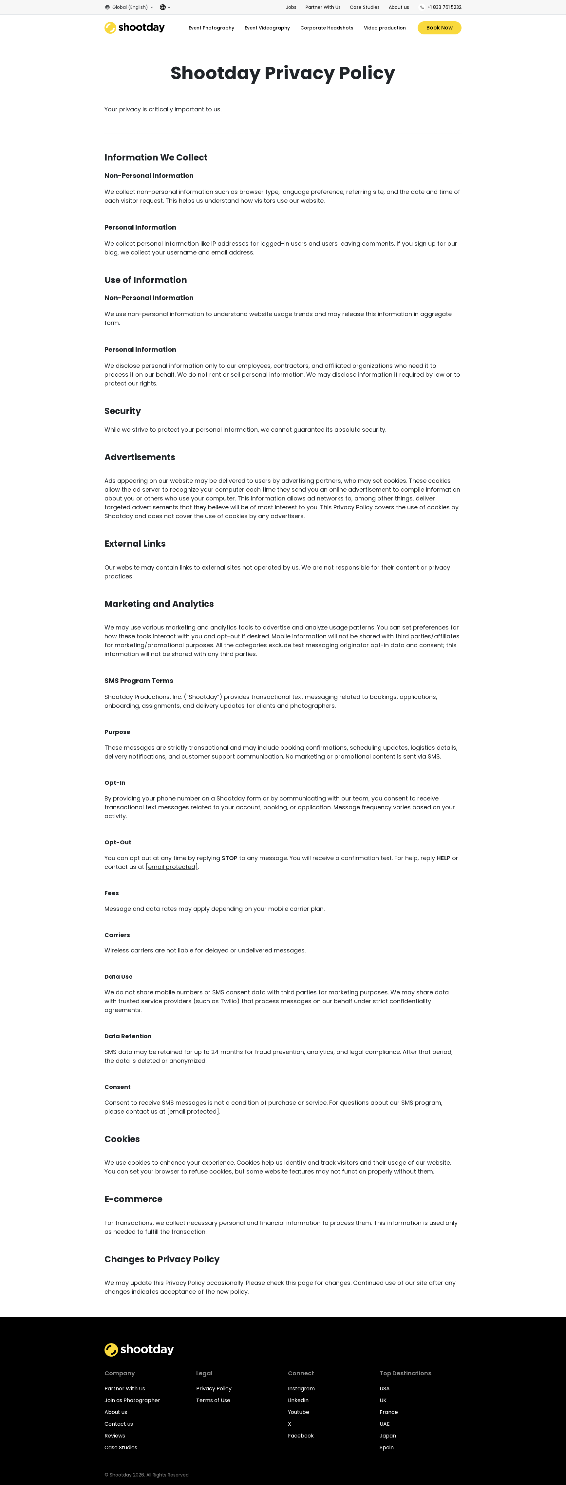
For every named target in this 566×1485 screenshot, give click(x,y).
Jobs (291, 7)
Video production (385, 28)
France (389, 1412)
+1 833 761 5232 (444, 7)
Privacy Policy (214, 1388)
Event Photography (211, 28)
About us (399, 7)
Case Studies (365, 7)
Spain (387, 1447)
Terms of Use (213, 1400)
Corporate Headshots (326, 28)
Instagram (301, 1388)
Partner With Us (323, 7)
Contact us (118, 1424)
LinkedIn (298, 1400)
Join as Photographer (132, 1400)
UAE (385, 1424)
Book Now (439, 27)
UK (383, 1400)
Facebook (301, 1435)
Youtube (298, 1412)
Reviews (114, 1435)
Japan (388, 1435)
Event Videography (267, 28)
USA (385, 1388)
